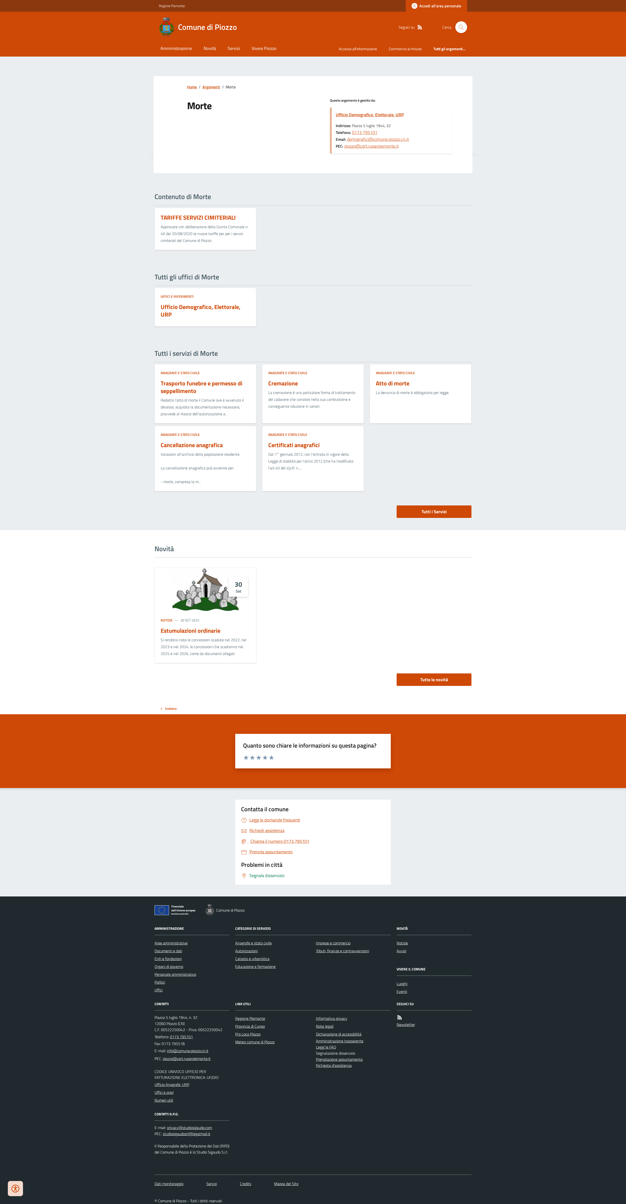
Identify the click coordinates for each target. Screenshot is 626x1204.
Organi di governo (169, 966)
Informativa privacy (331, 1018)
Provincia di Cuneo (250, 1026)
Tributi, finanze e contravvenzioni (342, 951)
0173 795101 (364, 132)
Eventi (402, 991)
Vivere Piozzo (264, 48)
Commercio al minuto (405, 49)
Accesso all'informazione (358, 49)
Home (192, 87)
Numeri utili (164, 1100)
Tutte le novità (434, 679)
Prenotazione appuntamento (339, 1059)
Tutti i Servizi (434, 511)
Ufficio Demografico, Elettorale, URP (370, 114)
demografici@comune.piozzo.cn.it (378, 139)
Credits (245, 1184)
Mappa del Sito (286, 1184)
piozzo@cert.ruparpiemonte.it (371, 146)
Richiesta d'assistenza (334, 1065)
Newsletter (406, 1024)
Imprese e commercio (333, 943)
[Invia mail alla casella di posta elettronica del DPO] (189, 1128)
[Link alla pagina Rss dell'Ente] (399, 1017)
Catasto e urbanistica (252, 959)
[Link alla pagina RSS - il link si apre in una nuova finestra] (420, 27)
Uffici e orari (164, 1092)
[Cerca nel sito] (459, 27)
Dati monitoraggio (169, 1184)
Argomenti (211, 87)
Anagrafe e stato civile (180, 372)
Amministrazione (176, 48)
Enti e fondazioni (168, 959)
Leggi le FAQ (326, 1047)
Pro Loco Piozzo (247, 1034)
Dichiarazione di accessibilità (338, 1034)
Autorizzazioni (246, 951)
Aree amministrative (171, 943)
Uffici (159, 990)
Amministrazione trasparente (339, 1041)
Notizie (167, 620)
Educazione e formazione (255, 966)
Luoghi (402, 984)
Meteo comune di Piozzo (255, 1042)
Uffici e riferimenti (177, 296)
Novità (210, 48)
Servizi (234, 48)
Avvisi (401, 951)
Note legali (325, 1026)
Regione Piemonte (172, 5)
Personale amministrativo (175, 974)
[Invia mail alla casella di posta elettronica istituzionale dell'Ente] (187, 1051)
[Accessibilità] (15, 1188)
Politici (160, 982)
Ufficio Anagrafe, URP (172, 1084)
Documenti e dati (168, 951)
